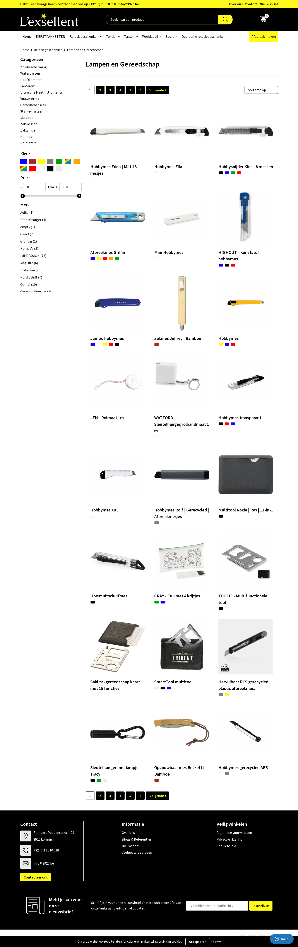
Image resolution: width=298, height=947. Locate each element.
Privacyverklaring (230, 839)
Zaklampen (28, 130)
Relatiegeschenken (84, 36)
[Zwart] (50, 168)
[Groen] (59, 161)
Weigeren (216, 941)
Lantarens (28, 86)
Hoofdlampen (30, 79)
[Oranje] (76, 161)
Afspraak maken (264, 36)
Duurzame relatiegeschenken (204, 36)
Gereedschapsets (33, 105)
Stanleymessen (31, 111)
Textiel (111, 36)
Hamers (26, 136)
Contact (251, 4)
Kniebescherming (33, 67)
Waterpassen (30, 73)
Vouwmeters (29, 98)
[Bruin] (32, 161)
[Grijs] (50, 161)
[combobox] (162, 19)
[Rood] (32, 168)
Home (27, 36)
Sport (170, 36)
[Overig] (23, 168)
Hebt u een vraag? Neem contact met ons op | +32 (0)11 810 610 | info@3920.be (79, 4)
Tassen (129, 36)
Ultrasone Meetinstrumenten (42, 92)
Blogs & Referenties (137, 839)
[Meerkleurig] (67, 161)
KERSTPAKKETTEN (50, 36)
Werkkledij (150, 36)
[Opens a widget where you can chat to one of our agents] (282, 939)
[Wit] (41, 168)
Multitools (28, 117)
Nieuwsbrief (269, 4)
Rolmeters (28, 143)
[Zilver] (59, 168)
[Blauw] (23, 161)
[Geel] (41, 161)
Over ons (236, 4)
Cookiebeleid (226, 846)
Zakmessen (28, 124)
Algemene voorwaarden (234, 832)
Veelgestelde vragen (137, 852)
